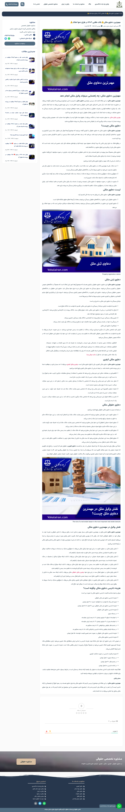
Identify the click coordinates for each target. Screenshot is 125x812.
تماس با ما (36, 4)
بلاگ (89, 4)
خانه (121, 13)
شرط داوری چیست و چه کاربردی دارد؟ (19, 135)
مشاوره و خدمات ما (78, 4)
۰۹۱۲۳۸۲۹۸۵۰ (9, 35)
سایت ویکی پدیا (91, 355)
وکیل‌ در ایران (65, 4)
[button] (22, 4)
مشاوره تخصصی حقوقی (51, 4)
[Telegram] (5, 38)
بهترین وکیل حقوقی (78, 572)
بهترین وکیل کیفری (72, 364)
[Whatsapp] (9, 38)
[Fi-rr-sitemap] (35, 803)
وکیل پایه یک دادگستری (102, 4)
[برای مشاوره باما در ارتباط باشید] (119, 806)
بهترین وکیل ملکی (115, 117)
